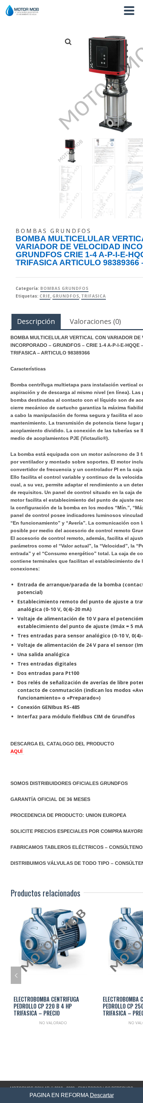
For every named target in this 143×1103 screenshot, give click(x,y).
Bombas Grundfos (64, 288)
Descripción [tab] (36, 321)
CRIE (45, 296)
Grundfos (65, 296)
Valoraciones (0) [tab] (95, 321)
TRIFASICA (93, 296)
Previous (16, 975)
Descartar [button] (102, 1095)
